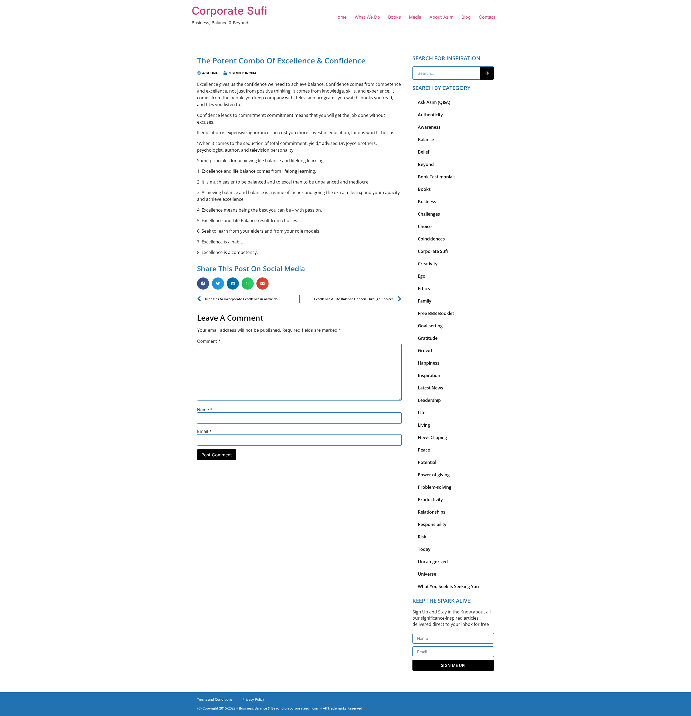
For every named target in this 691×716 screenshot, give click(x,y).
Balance (426, 139)
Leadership (429, 400)
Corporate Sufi (229, 10)
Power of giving (434, 475)
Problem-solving (434, 487)
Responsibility (432, 524)
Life (421, 413)
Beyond (426, 164)
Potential (427, 462)
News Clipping (432, 437)
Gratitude (428, 338)
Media (415, 17)
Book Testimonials (437, 177)
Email (204, 431)
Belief (423, 152)
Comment (209, 341)
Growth (425, 351)
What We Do (367, 17)
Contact (487, 17)
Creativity (428, 264)
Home (340, 17)
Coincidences (431, 239)
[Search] (487, 73)
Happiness (428, 363)
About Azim (441, 17)
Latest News (430, 388)
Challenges (429, 214)
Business (427, 202)
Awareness (429, 127)
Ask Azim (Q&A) (434, 102)
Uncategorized (433, 562)
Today (424, 549)
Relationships (431, 512)
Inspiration (429, 375)
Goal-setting (430, 326)
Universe (427, 574)
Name (204, 410)
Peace (424, 450)
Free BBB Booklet (436, 313)
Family (424, 301)
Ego (421, 276)
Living (424, 425)
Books (394, 17)
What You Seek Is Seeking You (448, 586)
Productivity (430, 500)
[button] (203, 283)
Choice (425, 226)
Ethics (424, 288)
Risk (422, 537)
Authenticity (430, 115)
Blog (466, 17)
